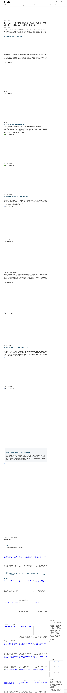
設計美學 (40, 5)
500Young (22, 5)
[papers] (58, 1)
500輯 (7, 20)
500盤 (13, 5)
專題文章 (45, 5)
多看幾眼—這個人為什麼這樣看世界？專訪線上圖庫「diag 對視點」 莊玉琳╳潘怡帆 (55, 690)
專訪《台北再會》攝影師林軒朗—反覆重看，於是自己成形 (56, 685)
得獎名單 (9, 5)
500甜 (17, 5)
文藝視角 (30, 5)
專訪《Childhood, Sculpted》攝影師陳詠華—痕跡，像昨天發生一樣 (55, 682)
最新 (5, 5)
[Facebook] (55, 1)
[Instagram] (56, 1)
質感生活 (35, 5)
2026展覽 (61, 5)
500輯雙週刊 (55, 5)
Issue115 (5, 569)
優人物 (49, 5)
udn (4, 20)
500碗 (26, 5)
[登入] (60, 2)
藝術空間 (13, 569)
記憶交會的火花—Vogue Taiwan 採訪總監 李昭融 (55, 687)
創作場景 (9, 569)
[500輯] (7, 2)
